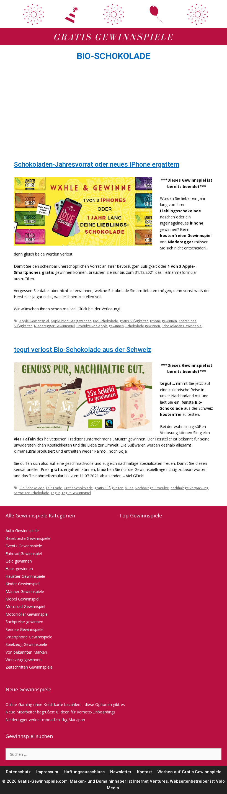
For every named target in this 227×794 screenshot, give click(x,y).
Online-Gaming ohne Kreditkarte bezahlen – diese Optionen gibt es (65, 704)
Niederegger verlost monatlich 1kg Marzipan (45, 719)
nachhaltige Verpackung (189, 488)
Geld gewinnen (19, 561)
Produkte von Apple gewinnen (100, 326)
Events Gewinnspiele (24, 545)
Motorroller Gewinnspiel (27, 614)
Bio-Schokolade (105, 321)
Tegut (55, 493)
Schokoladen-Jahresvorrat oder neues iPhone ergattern (96, 164)
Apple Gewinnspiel (34, 321)
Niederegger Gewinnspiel (54, 326)
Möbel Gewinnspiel (22, 599)
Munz (129, 488)
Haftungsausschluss (84, 771)
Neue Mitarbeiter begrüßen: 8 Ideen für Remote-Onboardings (60, 712)
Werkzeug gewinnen (24, 659)
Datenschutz (18, 771)
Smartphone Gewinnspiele (29, 637)
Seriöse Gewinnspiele (24, 629)
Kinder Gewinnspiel (22, 583)
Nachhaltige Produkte (152, 488)
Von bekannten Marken (26, 652)
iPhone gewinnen (163, 321)
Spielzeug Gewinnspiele (26, 644)
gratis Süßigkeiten (134, 321)
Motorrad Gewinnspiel (25, 606)
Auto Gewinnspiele (22, 530)
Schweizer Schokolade (31, 493)
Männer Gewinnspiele (25, 591)
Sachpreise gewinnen (24, 621)
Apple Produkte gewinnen (71, 321)
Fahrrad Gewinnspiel (24, 553)
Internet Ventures (150, 781)
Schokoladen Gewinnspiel (182, 326)
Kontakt (144, 771)
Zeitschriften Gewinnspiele (29, 667)
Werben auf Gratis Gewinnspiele (189, 771)
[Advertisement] (113, 112)
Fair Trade (54, 488)
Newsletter (120, 771)
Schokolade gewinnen (142, 326)
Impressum (47, 771)
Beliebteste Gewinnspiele (28, 538)
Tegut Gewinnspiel (76, 493)
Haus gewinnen (19, 568)
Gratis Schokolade (78, 488)
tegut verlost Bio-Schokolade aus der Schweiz (82, 350)
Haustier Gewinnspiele (25, 576)
